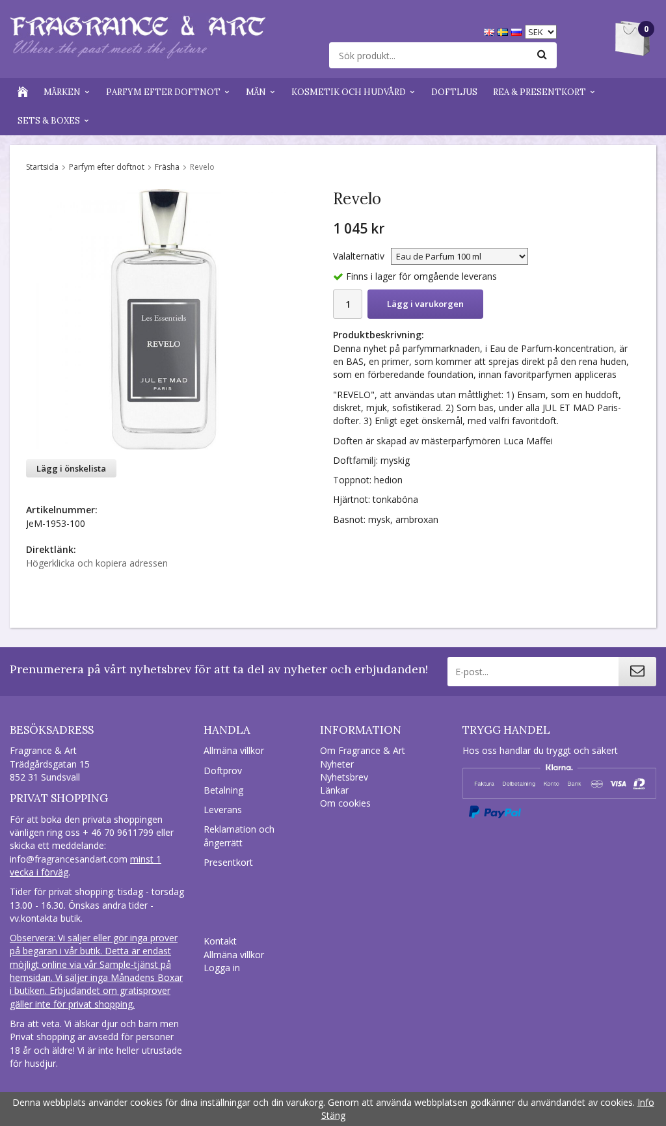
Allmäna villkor (234, 750)
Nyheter (337, 764)
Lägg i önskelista (71, 468)
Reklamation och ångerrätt (239, 835)
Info (645, 1102)
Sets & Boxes (49, 120)
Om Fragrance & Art (362, 750)
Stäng (333, 1115)
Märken (62, 92)
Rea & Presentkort (539, 92)
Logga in (222, 967)
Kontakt (220, 941)
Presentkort (228, 862)
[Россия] (518, 31)
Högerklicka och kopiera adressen (97, 563)
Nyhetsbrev (344, 777)
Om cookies (345, 803)
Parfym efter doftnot (163, 92)
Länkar (334, 790)
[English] (491, 31)
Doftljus (454, 92)
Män (256, 92)
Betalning (223, 790)
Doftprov (223, 770)
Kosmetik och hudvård (348, 92)
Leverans (223, 809)
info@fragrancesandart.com (68, 859)
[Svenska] (504, 31)
